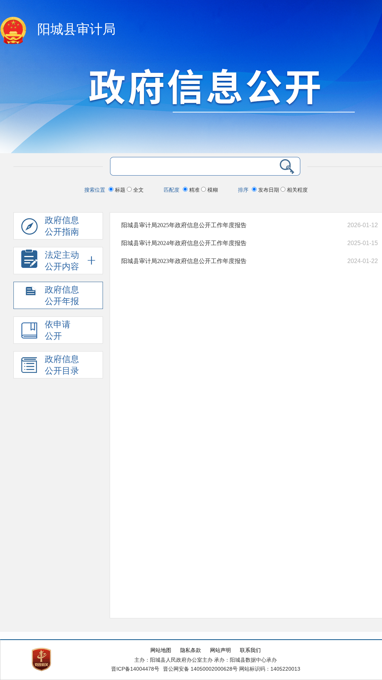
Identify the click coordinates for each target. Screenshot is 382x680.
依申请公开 (58, 330)
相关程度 (296, 190)
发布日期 (269, 190)
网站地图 (160, 650)
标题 (120, 190)
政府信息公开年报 (62, 295)
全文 (138, 190)
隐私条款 (190, 650)
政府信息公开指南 (62, 226)
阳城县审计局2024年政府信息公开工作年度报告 (184, 243)
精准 (194, 190)
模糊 (212, 190)
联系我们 (250, 650)
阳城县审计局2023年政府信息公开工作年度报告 (184, 261)
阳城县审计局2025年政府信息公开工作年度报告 (184, 225)
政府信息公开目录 (62, 365)
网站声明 (220, 650)
